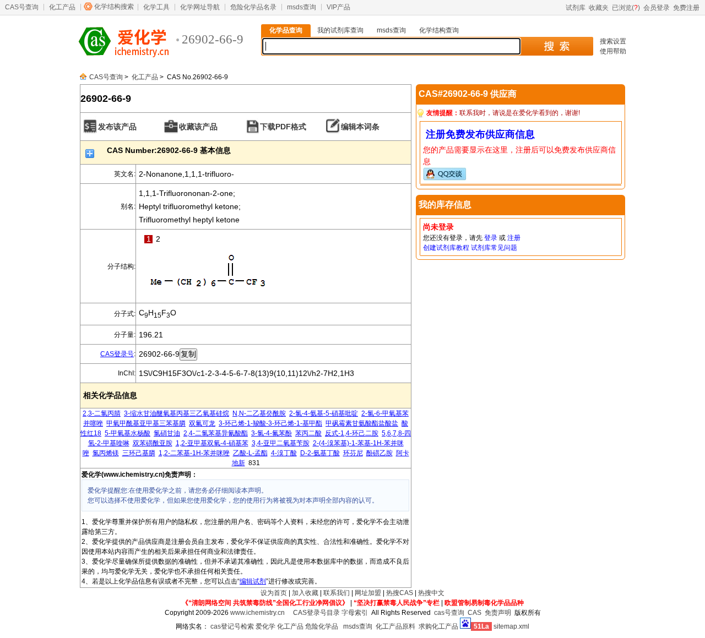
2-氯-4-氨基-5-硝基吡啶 (323, 413)
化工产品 (62, 7)
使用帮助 (613, 51)
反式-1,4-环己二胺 (351, 433)
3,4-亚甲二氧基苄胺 (281, 443)
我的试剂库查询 (340, 30)
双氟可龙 (202, 423)
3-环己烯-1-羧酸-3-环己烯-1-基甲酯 (270, 423)
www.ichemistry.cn (257, 613)
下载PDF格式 (283, 126)
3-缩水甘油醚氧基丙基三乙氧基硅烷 (176, 413)
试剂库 (575, 8)
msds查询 (301, 7)
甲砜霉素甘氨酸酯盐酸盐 (362, 423)
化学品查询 (285, 30)
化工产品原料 (395, 626)
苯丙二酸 (308, 433)
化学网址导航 (200, 7)
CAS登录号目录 (316, 613)
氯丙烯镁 (106, 453)
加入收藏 (305, 593)
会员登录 (656, 8)
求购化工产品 (438, 626)
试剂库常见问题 (494, 248)
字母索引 (354, 613)
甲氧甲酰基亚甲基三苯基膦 (146, 423)
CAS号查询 (22, 7)
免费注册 (686, 8)
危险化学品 (321, 626)
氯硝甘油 (167, 433)
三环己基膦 (138, 453)
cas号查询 (449, 613)
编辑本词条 (360, 126)
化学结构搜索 (114, 6)
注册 (513, 238)
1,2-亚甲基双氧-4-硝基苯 (212, 443)
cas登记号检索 (232, 626)
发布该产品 (117, 126)
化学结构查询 (439, 30)
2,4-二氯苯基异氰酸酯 (215, 433)
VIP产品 (338, 7)
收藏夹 (599, 8)
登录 (490, 238)
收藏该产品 (198, 126)
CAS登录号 (117, 354)
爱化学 (265, 626)
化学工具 (156, 7)
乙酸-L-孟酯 (250, 453)
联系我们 (336, 593)
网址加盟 (368, 593)
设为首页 (274, 593)
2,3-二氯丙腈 (102, 413)
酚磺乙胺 (379, 453)
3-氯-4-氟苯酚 (271, 433)
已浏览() (626, 8)
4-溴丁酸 (284, 453)
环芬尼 (353, 453)
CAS (474, 613)
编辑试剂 (253, 581)
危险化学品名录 (253, 7)
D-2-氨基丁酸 (320, 453)
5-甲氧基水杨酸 (127, 433)
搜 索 (556, 46)
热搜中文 (431, 593)
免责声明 (498, 613)
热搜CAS (399, 593)
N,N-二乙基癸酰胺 (259, 413)
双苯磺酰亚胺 (152, 443)
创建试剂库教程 (446, 248)
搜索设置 (613, 41)
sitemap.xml (511, 626)
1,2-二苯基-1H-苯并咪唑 (194, 453)
